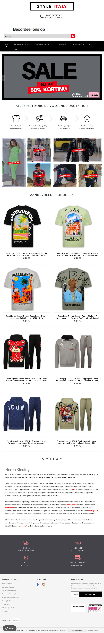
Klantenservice (7, 584)
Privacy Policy (7, 601)
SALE (90, 44)
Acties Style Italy (8, 608)
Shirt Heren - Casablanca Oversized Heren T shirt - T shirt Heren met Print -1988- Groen (77, 254)
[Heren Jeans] (52, 77)
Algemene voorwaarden (10, 597)
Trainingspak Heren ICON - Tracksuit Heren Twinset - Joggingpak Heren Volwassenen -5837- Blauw (26, 442)
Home (6, 44)
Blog (16, 49)
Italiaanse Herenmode (22, 44)
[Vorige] (3, 78)
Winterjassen (78, 44)
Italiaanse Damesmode (44, 44)
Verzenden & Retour (9, 590)
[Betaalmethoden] (15, 620)
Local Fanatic (63, 44)
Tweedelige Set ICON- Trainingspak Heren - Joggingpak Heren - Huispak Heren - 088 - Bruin (77, 442)
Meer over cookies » (93, 630)
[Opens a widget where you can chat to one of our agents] (9, 628)
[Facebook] (38, 585)
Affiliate (5, 611)
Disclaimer (5, 604)
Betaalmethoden (8, 587)
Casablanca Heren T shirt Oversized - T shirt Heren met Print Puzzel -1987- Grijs (26, 317)
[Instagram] (43, 585)
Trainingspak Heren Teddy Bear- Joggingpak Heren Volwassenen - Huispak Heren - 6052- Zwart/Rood (26, 380)
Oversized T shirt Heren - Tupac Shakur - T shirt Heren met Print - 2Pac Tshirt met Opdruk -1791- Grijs (77, 317)
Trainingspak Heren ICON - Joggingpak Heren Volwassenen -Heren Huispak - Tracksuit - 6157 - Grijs (77, 380)
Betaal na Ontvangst (9, 594)
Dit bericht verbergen (77, 630)
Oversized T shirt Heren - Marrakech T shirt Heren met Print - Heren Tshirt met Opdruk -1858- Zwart (26, 255)
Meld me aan (90, 594)
